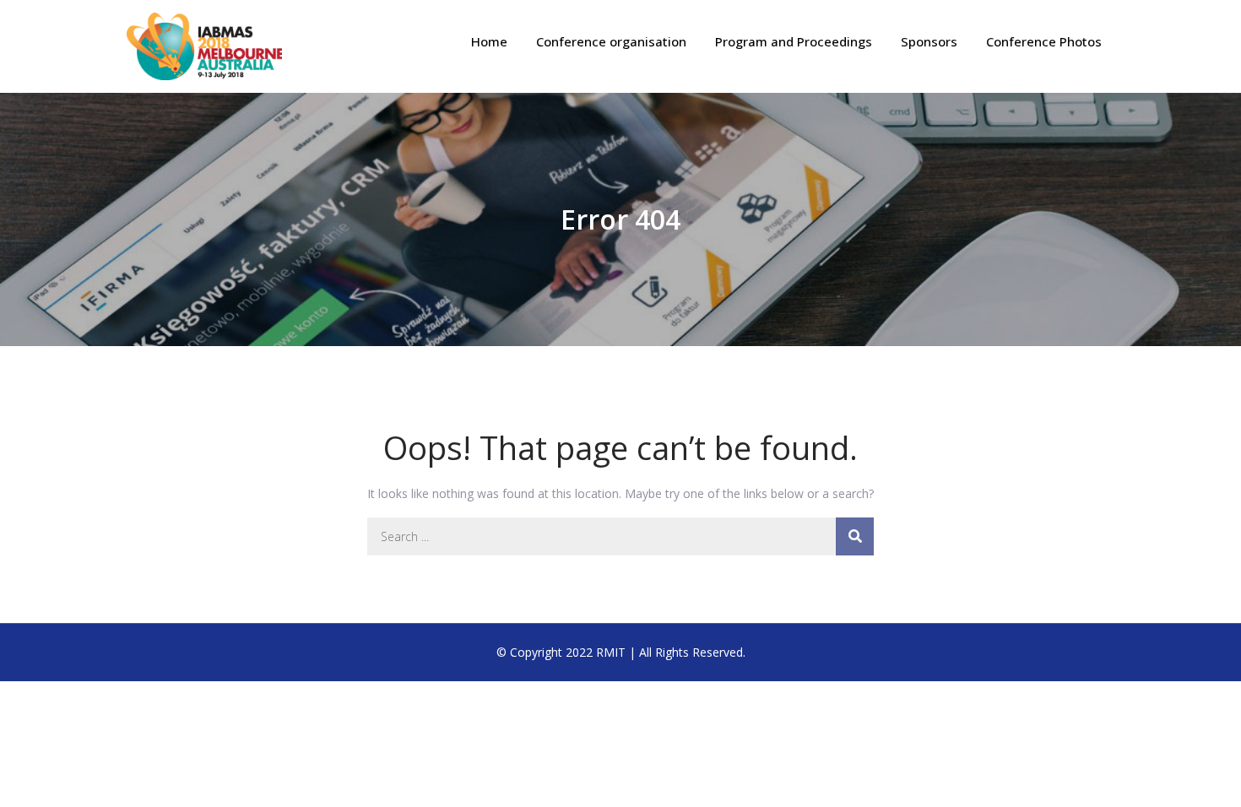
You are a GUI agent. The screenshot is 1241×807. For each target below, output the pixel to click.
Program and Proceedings (793, 41)
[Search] (855, 536)
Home (489, 41)
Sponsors (929, 41)
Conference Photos (1044, 41)
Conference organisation (611, 41)
